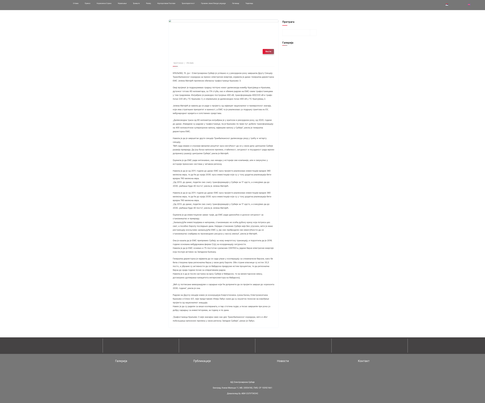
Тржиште (136, 3)
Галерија (121, 361)
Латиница (235, 3)
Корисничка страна (104, 3)
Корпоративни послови (166, 3)
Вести (268, 51)
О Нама (75, 3)
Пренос (87, 3)
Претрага (288, 21)
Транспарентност (188, 3)
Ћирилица (249, 3)
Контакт (364, 361)
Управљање (122, 3)
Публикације (202, 361)
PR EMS (190, 63)
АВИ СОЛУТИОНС (249, 393)
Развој (148, 3)
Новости (283, 361)
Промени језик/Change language (213, 3)
